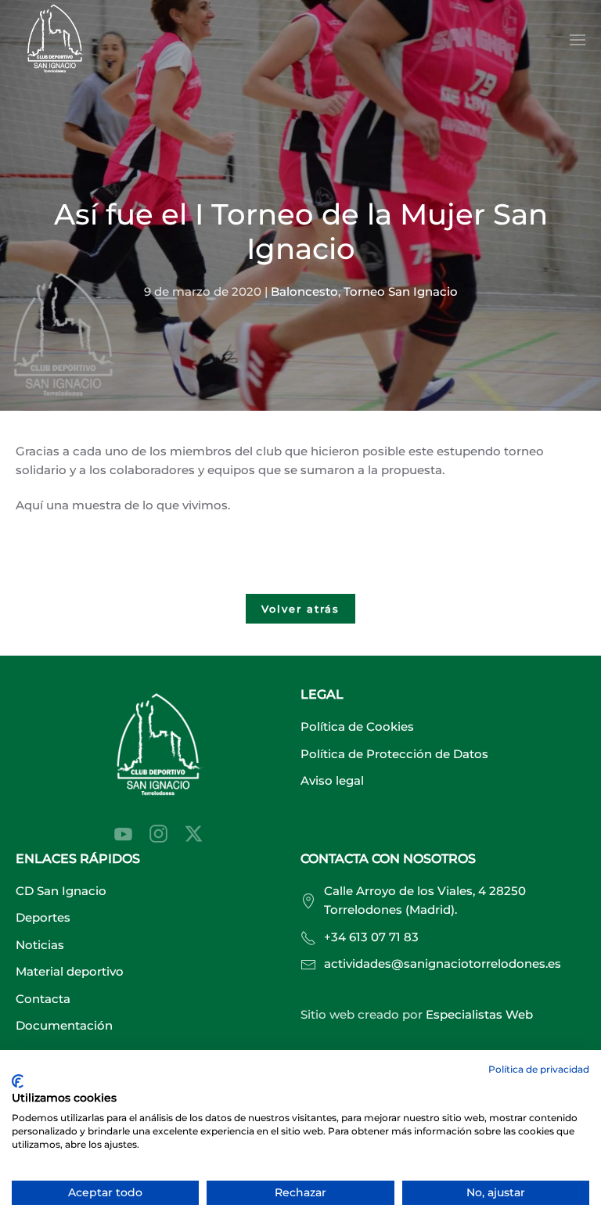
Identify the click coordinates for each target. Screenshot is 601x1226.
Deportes (43, 917)
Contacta (43, 998)
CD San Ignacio (61, 890)
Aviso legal (332, 780)
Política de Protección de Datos (394, 753)
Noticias (40, 944)
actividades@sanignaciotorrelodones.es (442, 963)
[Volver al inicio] (55, 40)
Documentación (64, 1025)
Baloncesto (304, 291)
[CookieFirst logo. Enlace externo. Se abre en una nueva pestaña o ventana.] (17, 1081)
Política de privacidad (538, 1069)
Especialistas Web (479, 1014)
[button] (577, 40)
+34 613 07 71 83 (371, 936)
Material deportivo (70, 971)
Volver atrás (300, 608)
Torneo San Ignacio (401, 291)
